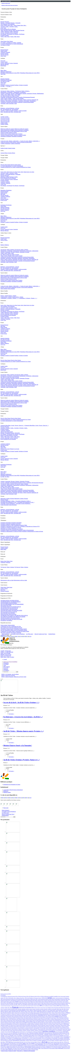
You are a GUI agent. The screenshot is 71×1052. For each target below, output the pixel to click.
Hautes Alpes (3, 561)
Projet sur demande (47, 1017)
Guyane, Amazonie (5, 32)
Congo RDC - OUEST (16, 1004)
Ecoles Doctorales (4, 504)
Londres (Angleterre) (58, 1010)
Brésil (2, 65)
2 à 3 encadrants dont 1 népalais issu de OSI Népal (33, 1031)
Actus (4, 665)
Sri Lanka (3, 81)
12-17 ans (35, 1036)
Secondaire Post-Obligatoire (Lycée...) (9, 502)
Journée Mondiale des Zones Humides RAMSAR (17, 1010)
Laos (2, 83)
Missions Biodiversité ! (43, 1011)
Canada (2, 62)
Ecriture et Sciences (15, 1034)
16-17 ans (3, 120)
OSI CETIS (3, 605)
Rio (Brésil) (19, 1044)
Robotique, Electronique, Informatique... (9, 101)
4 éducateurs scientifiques (8, 1034)
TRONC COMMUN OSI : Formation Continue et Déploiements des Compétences (18, 1049)
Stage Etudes (37, 1022)
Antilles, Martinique (5, 31)
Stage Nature (42, 1022)
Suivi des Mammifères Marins (7, 630)
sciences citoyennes (9, 1020)
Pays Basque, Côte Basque (6, 34)
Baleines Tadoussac (39, 1001)
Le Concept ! (6, 670)
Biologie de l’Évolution (9, 1040)
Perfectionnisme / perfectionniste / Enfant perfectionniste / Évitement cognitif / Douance (15, 1016)
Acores (59, 996)
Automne (17, 1001)
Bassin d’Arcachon (5, 435)
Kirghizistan (3, 80)
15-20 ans (38, 1042)
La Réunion (31, 1010)
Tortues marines (4, 625)
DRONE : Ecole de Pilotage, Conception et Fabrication (15, 1047)
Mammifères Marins (15, 1011)
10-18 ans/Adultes (8, 1036)
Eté (41, 1005)
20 (7, 1039)
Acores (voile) (24, 1034)
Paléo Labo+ (45, 1015)
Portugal (2, 49)
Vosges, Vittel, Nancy (5, 36)
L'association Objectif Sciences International (13, 789)
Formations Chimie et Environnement (9, 530)
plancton (46, 1016)
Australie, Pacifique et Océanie (7, 451)
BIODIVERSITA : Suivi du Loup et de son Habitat (29, 1044)
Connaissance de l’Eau (6, 626)
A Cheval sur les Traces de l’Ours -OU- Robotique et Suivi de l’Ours (29, 996)
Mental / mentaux (27, 1011)
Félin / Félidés (10, 1007)
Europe (43, 1005)
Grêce (42, 1007)
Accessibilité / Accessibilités (53, 996)
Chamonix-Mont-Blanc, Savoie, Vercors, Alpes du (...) (12, 425)
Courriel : (6, 650)
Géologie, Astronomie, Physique (8, 252)
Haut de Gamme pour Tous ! (40, 634)
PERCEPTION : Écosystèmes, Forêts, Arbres (15, 1048)
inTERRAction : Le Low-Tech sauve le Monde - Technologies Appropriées (58, 1047)
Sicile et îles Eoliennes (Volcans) (47, 1035)
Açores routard (63, 996)
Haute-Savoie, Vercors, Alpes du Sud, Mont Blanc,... (35, 1034)
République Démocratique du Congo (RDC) (10, 72)
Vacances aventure (57, 1025)
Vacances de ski (28, 1026)
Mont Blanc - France (57, 1011)
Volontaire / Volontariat (26, 1030)
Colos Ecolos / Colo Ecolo (5, 1004)
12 (33, 1036)
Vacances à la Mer (19, 1025)
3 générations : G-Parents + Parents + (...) (10, 298)
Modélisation (49, 1011)
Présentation (6, 663)
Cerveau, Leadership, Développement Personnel (11, 482)
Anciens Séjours (4, 153)
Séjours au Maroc (23, 1020)
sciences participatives (16, 1020)
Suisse (53, 1022)
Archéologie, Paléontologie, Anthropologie (10, 485)
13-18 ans (61, 1036)
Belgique (33, 1035)
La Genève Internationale (6, 43)
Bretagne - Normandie (5, 22)
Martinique (23, 1011)
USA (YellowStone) (13, 1043)
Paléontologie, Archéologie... (7, 92)
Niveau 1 (50, 1012)
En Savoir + (11, 713)
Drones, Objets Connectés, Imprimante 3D (10, 99)
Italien (2, 549)
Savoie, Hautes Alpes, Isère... (7, 25)
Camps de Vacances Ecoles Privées (8, 142)
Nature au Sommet (37, 1012)
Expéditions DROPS (56, 1005)
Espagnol (38, 1005)
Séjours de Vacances (29, 1020)
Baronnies (3, 237)
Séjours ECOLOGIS (56, 1020)
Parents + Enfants (4, 295)
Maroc (2, 70)
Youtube (2, 1034)
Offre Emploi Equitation (25, 1015)
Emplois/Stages (51, 634)
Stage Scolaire (46, 1022)
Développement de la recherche (50, 1004)
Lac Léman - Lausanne (6, 42)
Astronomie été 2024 (51, 1000)
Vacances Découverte (34, 1026)
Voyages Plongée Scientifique (43, 1030)
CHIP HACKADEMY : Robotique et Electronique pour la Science (35, 1047)
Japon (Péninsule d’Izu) (49, 1043)
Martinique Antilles (5, 176)
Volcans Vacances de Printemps (17, 1030)
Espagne (2, 53)
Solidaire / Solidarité (15, 1022)
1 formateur (2, 1031)
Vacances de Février (22, 1026)
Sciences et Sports (4, 132)
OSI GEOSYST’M (5, 608)
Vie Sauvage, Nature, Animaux (7, 249)
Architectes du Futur (40, 1000)
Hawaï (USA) (59, 1007)
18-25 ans (3, 121)
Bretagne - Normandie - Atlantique (57, 1040)
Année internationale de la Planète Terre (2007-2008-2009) (12, 999)
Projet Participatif (35, 1017)
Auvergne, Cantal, (5, 307)
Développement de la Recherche (60, 1004)
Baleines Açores (32, 1001)
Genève (2, 588)
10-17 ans (65, 1035)
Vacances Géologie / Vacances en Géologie (62, 1026)
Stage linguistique (25, 1048)
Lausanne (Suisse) (52, 1010)
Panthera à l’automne (51, 1015)
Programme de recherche (63, 1016)
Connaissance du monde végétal (8, 631)
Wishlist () (3, 635)
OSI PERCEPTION (5, 600)
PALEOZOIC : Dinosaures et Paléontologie (51, 1034)
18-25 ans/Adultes (19, 1043)
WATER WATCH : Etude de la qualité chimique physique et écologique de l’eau (29, 1039)
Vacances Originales (56, 1027)
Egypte (2, 219)
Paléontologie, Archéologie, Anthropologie (10, 250)
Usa (9, 1025)
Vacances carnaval (5, 1026)
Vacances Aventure (63, 1025)
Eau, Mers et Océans (5, 96)
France (32, 1007)
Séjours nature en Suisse (15, 1021)
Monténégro (3, 190)
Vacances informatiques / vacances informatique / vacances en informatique (21, 1027)
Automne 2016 (21, 1001)
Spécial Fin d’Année (35, 1049)
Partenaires (5, 669)
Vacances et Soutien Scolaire (7, 135)
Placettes (40, 1016)
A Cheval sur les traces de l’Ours (12, 996)
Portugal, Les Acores (5, 448)
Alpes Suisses (4, 41)
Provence (3, 21)
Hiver (62, 1007)
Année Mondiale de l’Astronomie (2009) (60, 999)
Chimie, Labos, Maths (5, 94)
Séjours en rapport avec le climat (64, 1020)
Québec (58, 1017)
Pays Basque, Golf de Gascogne (65, 1039)
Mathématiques (44, 1040)
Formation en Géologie (6, 527)
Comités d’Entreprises (5, 143)
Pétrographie (31, 1016)
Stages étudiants (4, 288)
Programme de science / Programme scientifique (8, 1017)
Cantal (2, 239)
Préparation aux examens (6, 528)
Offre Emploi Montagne (33, 1015)
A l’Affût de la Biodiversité (44, 996)
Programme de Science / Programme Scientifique (24, 1017)
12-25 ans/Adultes (47, 1036)
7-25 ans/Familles (25, 1035)
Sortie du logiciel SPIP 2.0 (23, 1022)
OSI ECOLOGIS (4, 614)
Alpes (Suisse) (60, 1031)
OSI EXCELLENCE (5, 618)
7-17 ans (6, 1035)
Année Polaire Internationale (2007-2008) (30, 1000)
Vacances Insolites (36, 1027)
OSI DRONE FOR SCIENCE (7, 615)
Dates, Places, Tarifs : (7, 657)
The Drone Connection (6, 632)
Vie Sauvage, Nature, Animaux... (8, 91)
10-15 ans (55, 1035)
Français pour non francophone (25, 1007)
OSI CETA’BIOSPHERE (6, 604)
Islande (2, 51)
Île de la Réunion (4, 29)
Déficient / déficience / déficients (39, 1004)
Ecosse (2, 200)
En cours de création (22, 1005)
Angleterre (3, 52)
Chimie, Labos (4, 253)
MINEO (38, 1011)
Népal (2, 82)
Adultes (2, 122)
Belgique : (6, 654)
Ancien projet (44, 997)
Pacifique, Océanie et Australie (7, 85)
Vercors (2, 240)
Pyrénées (3, 35)
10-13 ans (3, 117)
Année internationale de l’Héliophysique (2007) (30, 999)
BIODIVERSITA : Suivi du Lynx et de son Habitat (46, 1044)
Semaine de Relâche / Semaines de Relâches (26, 1021)
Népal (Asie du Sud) (45, 1012)
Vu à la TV (5, 668)
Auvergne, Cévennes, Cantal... (7, 428)
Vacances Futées (52, 1026)
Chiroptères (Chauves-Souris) (7, 628)
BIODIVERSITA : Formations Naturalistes (10, 1044)
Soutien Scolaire (4, 148)
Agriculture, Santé (5, 103)
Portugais (49, 1016)
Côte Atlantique (4, 24)
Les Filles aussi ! (29, 634)
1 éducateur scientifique (66, 1030)
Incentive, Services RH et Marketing (9, 287)
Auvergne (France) (27, 1001)
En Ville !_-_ (3, 86)
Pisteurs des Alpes (36, 1016)
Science (5, 1020)
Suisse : (5, 653)
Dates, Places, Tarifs (42, 1043)
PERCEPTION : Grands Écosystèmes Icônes (61, 1044)
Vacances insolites (42, 1027)
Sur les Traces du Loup (64, 1022)
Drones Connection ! (7, 1005)
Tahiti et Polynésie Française (5, 1043)
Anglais (2, 548)
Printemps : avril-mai (5, 108)
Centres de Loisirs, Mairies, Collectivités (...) (10, 141)
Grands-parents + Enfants (6, 297)
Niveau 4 (59, 1012)
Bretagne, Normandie (5, 433)
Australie (4, 1001)
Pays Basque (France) (58, 1015)
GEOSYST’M (36, 1048)
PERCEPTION (64, 1015)
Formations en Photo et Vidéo (7, 525)
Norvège (3, 54)
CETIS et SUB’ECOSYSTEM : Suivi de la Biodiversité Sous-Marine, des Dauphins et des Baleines (51, 1045)
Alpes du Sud (4, 431)
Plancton (43, 1016)
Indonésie (3, 78)
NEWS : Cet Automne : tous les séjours (10, 674)
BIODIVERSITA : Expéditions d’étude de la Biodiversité (27, 1045)
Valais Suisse (3, 587)
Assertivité (45, 1000)
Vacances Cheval (10, 1026)
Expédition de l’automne (48, 1005)
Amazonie (30, 1035)
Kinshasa (3, 591)
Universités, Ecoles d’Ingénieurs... (8, 503)
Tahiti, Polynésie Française (6, 30)
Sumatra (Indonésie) (57, 1022)
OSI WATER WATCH (6, 606)
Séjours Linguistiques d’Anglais (6, 1021)
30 (47, 1040)
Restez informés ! (5, 634)
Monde (53, 1011)
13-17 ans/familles (56, 1036)
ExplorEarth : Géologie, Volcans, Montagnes (52, 1039)
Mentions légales (7, 792)
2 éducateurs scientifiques (48, 1031)
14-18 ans (28, 1042)
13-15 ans (3, 119)
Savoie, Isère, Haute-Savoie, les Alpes (9, 171)
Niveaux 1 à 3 (64, 1012)
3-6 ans (57, 1031)
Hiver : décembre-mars (6, 112)
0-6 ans (6, 1031)
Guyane (46, 1007)
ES (68, 1042)
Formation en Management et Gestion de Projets (11, 531)
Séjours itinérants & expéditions (7, 130)
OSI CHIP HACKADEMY (7, 616)
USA (2, 60)
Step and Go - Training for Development (26, 1050)
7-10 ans (2, 116)
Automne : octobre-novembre (7, 110)
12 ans (67, 1040)
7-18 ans (15, 1035)
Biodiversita (46, 1001)
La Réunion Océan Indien (37, 1010)
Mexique (2, 64)
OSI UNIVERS (4, 613)
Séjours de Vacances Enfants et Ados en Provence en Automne (42, 1020)
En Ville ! (3, 476)
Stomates (50, 1022)
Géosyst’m (39, 1007)
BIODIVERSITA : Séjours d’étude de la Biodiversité (9, 1045)
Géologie (35, 1007)
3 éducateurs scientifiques (34, 1033)
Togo (2, 74)
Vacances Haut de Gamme (5, 1027)
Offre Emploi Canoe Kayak (9, 1015)
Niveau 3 (56, 1012)
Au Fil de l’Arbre (57, 1000)
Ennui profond (28, 1005)
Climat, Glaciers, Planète (6, 255)
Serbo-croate (35, 1021)
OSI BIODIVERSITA (5, 601)
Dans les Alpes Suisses (6, 164)
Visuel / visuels (9, 1030)
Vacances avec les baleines (50, 1025)
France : (6, 655)
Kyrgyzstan (27, 1010)
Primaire (2, 499)
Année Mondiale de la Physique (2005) (17, 1000)
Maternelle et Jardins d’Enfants (7, 498)
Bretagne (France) (54, 1001)
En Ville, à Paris (28, 1043)
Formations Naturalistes (6, 522)
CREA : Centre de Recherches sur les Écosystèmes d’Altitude (48, 1048)
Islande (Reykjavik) (20, 1042)
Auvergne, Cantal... (5, 26)
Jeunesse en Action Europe (5, 1010)
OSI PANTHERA (5, 603)
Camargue (3, 181)
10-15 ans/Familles (60, 1035)
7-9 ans (9, 1039)
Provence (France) (53, 1017)
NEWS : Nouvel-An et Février (8, 675)
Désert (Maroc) (3, 1042)
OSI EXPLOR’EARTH (6, 610)
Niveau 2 (53, 1012)
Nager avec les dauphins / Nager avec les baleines (25, 1012)
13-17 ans (51, 1036)
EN (15, 1039)
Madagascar (3, 71)
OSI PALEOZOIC (5, 609)
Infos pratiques (6, 666)
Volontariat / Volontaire (34, 1030)
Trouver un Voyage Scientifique (10, 661)
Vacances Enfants (41, 1026)
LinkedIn (20, 1034)
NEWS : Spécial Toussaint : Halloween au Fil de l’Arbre (13, 676)
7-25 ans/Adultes (19, 1035)
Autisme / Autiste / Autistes (10, 1001)
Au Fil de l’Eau (62, 1000)
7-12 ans (66, 1034)
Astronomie (13, 1036)
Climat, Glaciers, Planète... (6, 98)
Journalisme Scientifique (6, 136)
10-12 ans (49, 1040)
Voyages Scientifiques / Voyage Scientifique (55, 1030)
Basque (43, 1001)
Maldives (3, 210)
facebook (8, 1031)
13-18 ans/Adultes (66, 1036)
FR (11, 1031)
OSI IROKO (3, 620)
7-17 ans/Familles (10, 1035)
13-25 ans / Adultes (34, 1042)
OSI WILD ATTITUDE (6, 619)
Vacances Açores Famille (26, 1025)
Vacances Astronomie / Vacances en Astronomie (37, 1025)
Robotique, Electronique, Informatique (9, 258)
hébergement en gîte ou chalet (7, 131)
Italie (2, 194)
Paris (2, 589)
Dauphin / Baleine (31, 1004)
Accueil (5, 659)
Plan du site (5, 807)
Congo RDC (11, 1004)
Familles (2, 124)
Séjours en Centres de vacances (7, 128)
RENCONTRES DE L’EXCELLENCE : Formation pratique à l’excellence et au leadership (27, 1040)
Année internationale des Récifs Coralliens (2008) (46, 999)
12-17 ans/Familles (41, 1036)
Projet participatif (41, 1017)
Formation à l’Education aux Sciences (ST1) (10, 526)
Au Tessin (3, 45)
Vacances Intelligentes (49, 1027)
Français (2, 546)
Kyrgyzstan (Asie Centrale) (24, 1036)
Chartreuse (3, 183)
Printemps (57, 1016)
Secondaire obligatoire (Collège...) (8, 501)
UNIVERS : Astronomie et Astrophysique (18, 1031)
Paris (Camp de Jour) (4, 1048)
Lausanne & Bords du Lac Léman (8, 167)
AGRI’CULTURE (31, 1048)
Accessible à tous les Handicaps (18, 634)
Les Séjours (5, 664)
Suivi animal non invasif (6, 627)
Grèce (2, 56)
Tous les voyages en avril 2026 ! (6, 993)
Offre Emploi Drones (17, 1015)
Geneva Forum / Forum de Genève (8, 1050)
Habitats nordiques (51, 1007)
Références (5, 791)
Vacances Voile (4, 1030)
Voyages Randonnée (4, 996)
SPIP (34, 1022)
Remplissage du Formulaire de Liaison (11, 784)
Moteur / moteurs (14, 1012)
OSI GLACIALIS (5, 611)
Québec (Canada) (50, 1042)
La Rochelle (44, 1010)
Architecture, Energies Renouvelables (9, 102)
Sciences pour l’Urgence (6, 133)
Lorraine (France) (65, 1010)
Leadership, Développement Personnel (9, 97)
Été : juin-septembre (5, 109)
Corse (2, 27)
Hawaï (55, 1007)
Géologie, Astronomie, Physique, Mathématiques (11, 93)
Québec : (7, 652)
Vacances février (46, 1026)
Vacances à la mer (13, 1025)
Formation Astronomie (5, 524)
